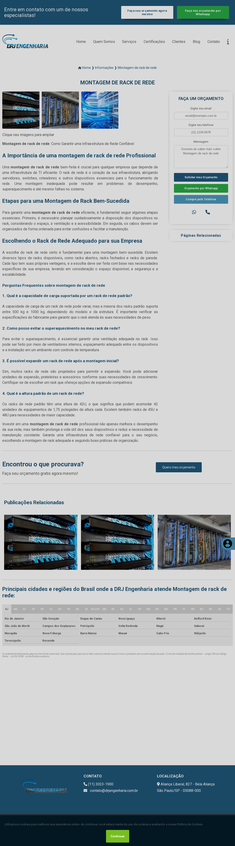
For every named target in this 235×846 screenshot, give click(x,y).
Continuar (118, 836)
